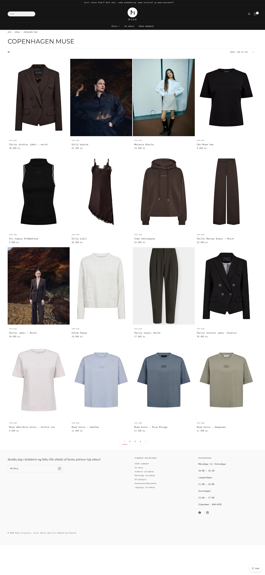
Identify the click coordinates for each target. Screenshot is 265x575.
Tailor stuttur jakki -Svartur (217, 332)
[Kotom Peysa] (101, 286)
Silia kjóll (79, 238)
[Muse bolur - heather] (101, 380)
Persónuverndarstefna (145, 483)
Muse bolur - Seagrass (211, 427)
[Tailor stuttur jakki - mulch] (39, 97)
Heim (9, 32)
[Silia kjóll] (101, 191)
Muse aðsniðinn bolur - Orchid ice (32, 427)
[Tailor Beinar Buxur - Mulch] (226, 191)
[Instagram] (209, 512)
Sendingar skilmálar (145, 475)
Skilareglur (141, 479)
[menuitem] (129, 2)
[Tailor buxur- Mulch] (164, 286)
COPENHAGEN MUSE (30, 32)
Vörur (114, 26)
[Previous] (10, 97)
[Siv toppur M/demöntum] (39, 191)
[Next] (67, 97)
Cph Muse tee (205, 144)
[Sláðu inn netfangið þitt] (59, 468)
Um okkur (129, 26)
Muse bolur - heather (85, 427)
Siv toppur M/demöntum (23, 238)
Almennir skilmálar (144, 472)
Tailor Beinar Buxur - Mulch (215, 238)
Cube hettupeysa (144, 238)
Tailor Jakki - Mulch (23, 332)
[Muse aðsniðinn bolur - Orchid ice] (39, 380)
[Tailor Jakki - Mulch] (39, 286)
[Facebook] (201, 512)
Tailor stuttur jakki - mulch (28, 144)
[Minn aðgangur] (249, 13)
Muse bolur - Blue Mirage (150, 427)
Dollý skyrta (80, 144)
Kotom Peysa (79, 332)
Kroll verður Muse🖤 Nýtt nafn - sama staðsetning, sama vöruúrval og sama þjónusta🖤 (129, 3)
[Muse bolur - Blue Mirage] (164, 380)
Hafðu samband (142, 464)
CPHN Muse (13, 140)
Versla (17, 32)
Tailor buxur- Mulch (147, 332)
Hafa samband (146, 26)
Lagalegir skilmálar (145, 487)
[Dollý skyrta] (101, 97)
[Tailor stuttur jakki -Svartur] (226, 286)
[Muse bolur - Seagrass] (226, 380)
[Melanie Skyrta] (164, 97)
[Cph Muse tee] (226, 97)
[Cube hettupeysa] (164, 191)
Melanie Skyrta (144, 144)
